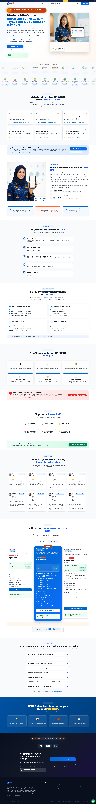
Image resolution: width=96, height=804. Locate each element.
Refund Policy (59, 790)
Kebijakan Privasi (60, 788)
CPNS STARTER (42, 784)
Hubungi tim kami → (58, 691)
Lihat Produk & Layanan (55, 3)
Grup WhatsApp (17, 795)
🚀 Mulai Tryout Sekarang (15, 46)
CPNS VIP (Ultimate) (43, 790)
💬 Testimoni (4, 73)
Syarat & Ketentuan (60, 786)
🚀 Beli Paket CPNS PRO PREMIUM (48, 610)
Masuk (78, 3)
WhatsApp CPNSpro (78, 788)
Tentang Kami (59, 784)
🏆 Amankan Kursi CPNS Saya (77, 444)
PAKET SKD (42, 541)
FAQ (75, 784)
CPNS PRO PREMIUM (43, 786)
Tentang (31, 3)
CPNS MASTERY (42, 788)
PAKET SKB (53, 541)
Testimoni (47, 3)
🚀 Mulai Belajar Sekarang (78, 148)
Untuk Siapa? (40, 3)
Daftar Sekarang (20, 589)
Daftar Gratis (85, 3)
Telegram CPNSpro (78, 786)
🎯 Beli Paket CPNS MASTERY (75, 608)
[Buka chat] (93, 801)
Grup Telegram (10, 795)
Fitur (35, 3)
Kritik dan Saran (77, 790)
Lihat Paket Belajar (30, 46)
